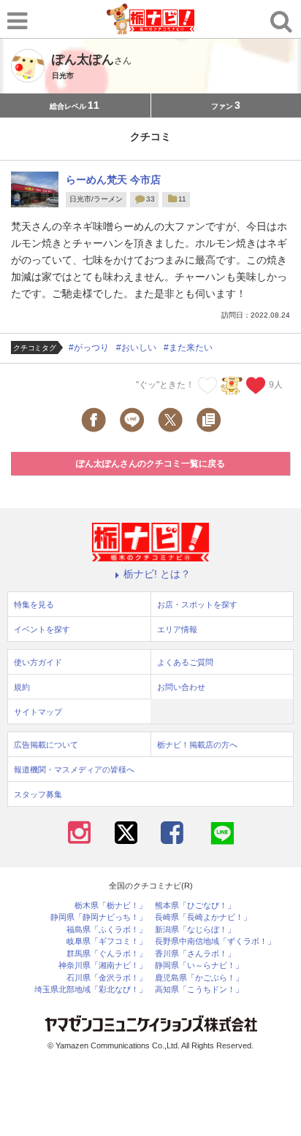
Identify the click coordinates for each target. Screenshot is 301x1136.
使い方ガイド (38, 662)
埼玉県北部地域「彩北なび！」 (90, 990)
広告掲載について (46, 744)
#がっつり (89, 347)
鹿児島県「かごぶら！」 (199, 978)
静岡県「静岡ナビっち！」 (98, 917)
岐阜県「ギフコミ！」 (106, 941)
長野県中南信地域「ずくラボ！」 (215, 941)
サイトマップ (38, 711)
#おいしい (136, 347)
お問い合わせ (181, 687)
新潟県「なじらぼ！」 (195, 930)
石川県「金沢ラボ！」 (106, 978)
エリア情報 (177, 629)
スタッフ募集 (38, 794)
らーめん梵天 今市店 (113, 179)
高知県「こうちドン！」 (199, 990)
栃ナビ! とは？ (157, 574)
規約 (22, 687)
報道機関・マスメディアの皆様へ (74, 769)
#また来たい (188, 347)
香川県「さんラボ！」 (195, 954)
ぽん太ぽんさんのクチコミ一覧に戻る (150, 463)
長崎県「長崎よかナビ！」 (203, 917)
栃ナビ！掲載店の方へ (197, 744)
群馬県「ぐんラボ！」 (106, 954)
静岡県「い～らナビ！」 (199, 966)
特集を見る (34, 604)
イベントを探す (42, 629)
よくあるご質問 (185, 662)
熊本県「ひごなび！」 (195, 906)
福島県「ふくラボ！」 (106, 930)
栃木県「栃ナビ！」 (111, 906)
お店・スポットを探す (197, 604)
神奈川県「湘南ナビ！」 (102, 966)
